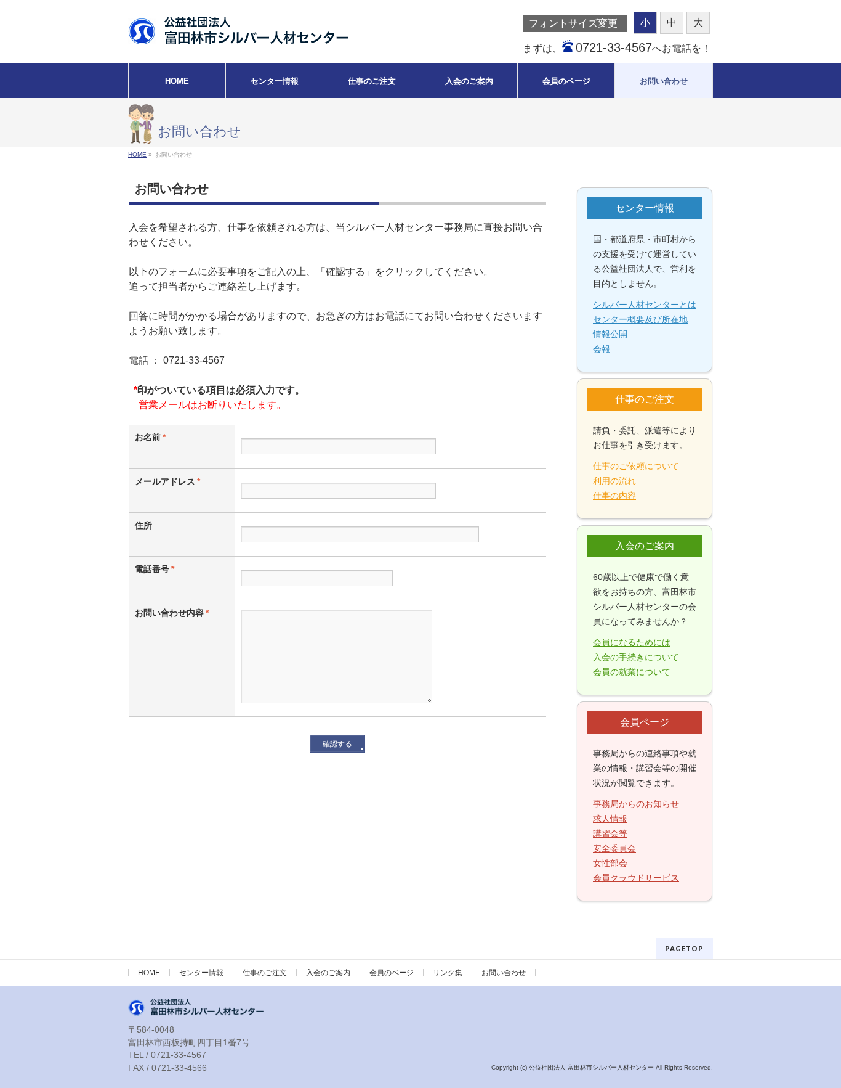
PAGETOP (684, 948)
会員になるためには (631, 642)
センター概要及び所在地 (640, 319)
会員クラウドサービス (636, 878)
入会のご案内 (328, 972)
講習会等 (610, 833)
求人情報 (610, 819)
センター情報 (201, 972)
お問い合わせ (503, 972)
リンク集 (447, 972)
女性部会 (610, 863)
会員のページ (391, 972)
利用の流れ (614, 481)
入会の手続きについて (636, 657)
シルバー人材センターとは (644, 304)
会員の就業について (631, 672)
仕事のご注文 (265, 972)
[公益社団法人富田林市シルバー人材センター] (238, 31)
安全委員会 (614, 848)
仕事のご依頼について (636, 466)
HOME (149, 972)
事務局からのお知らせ (636, 804)
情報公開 (610, 334)
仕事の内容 (614, 496)
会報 (601, 349)
